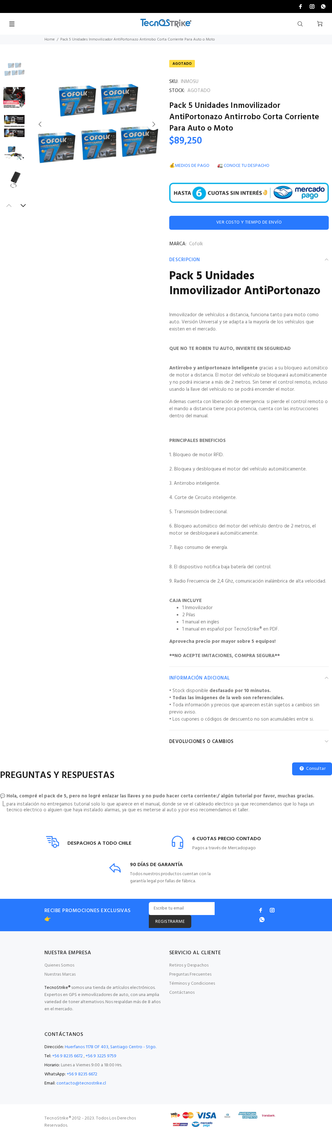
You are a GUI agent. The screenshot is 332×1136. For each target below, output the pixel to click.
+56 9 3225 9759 (101, 1056)
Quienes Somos (59, 965)
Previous (40, 124)
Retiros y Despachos (188, 965)
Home (49, 39)
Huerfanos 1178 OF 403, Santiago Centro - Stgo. (110, 1047)
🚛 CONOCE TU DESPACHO (243, 165)
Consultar (315, 768)
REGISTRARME (170, 921)
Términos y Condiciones (192, 983)
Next (153, 124)
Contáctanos (182, 992)
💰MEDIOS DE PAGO (189, 165)
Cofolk (196, 244)
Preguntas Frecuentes (190, 974)
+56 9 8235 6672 (67, 1056)
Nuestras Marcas (60, 974)
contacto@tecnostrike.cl (81, 1083)
